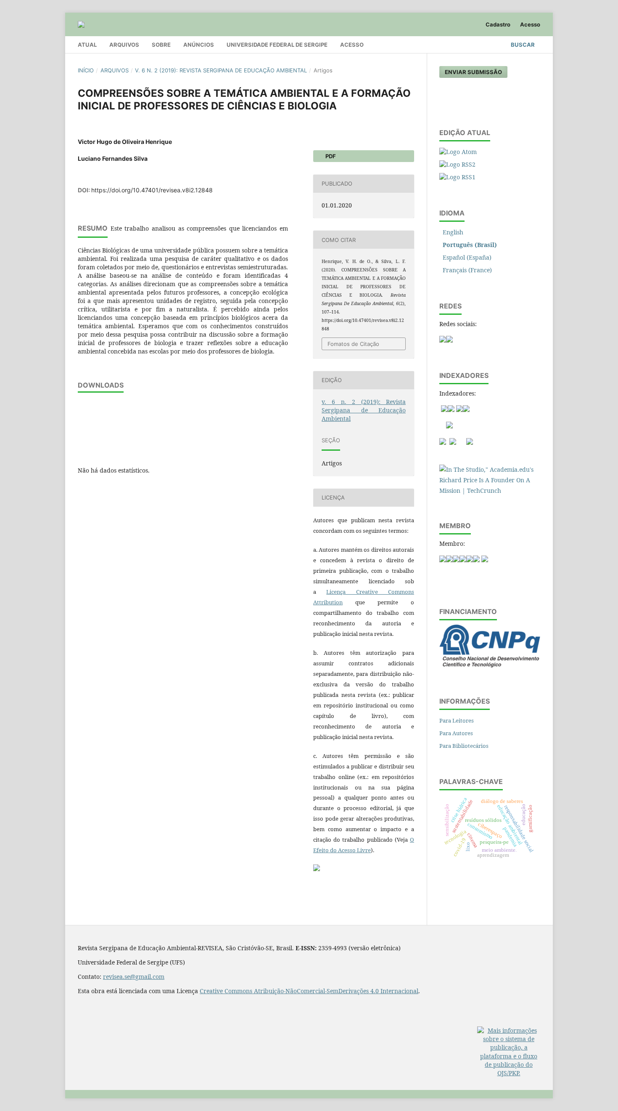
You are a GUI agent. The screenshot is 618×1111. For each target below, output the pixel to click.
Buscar (522, 44)
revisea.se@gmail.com (133, 977)
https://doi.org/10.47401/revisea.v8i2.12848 (152, 190)
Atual (87, 44)
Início (86, 70)
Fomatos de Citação (353, 343)
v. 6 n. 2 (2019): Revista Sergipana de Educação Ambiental (221, 70)
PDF (330, 156)
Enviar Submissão (473, 72)
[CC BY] (316, 869)
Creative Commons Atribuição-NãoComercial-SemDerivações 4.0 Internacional (309, 991)
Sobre (161, 44)
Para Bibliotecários (464, 746)
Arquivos (124, 44)
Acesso (352, 44)
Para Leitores (456, 720)
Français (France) (467, 270)
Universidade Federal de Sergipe (277, 44)
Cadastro (498, 24)
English (453, 232)
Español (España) (467, 257)
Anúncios (198, 44)
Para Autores (456, 733)
